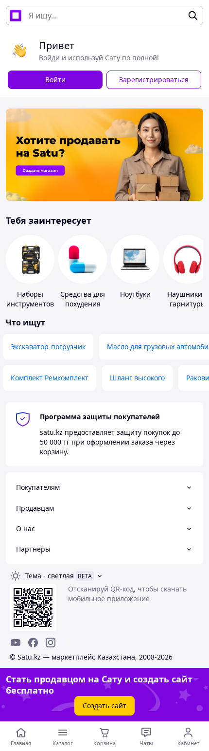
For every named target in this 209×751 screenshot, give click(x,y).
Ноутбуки (135, 294)
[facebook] (33, 642)
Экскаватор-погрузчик (48, 346)
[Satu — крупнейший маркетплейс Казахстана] (15, 15)
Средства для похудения (82, 298)
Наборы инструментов (30, 298)
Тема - (49, 575)
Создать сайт (104, 705)
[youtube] (15, 642)
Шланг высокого (137, 377)
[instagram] (50, 642)
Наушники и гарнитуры (188, 298)
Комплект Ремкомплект (49, 377)
